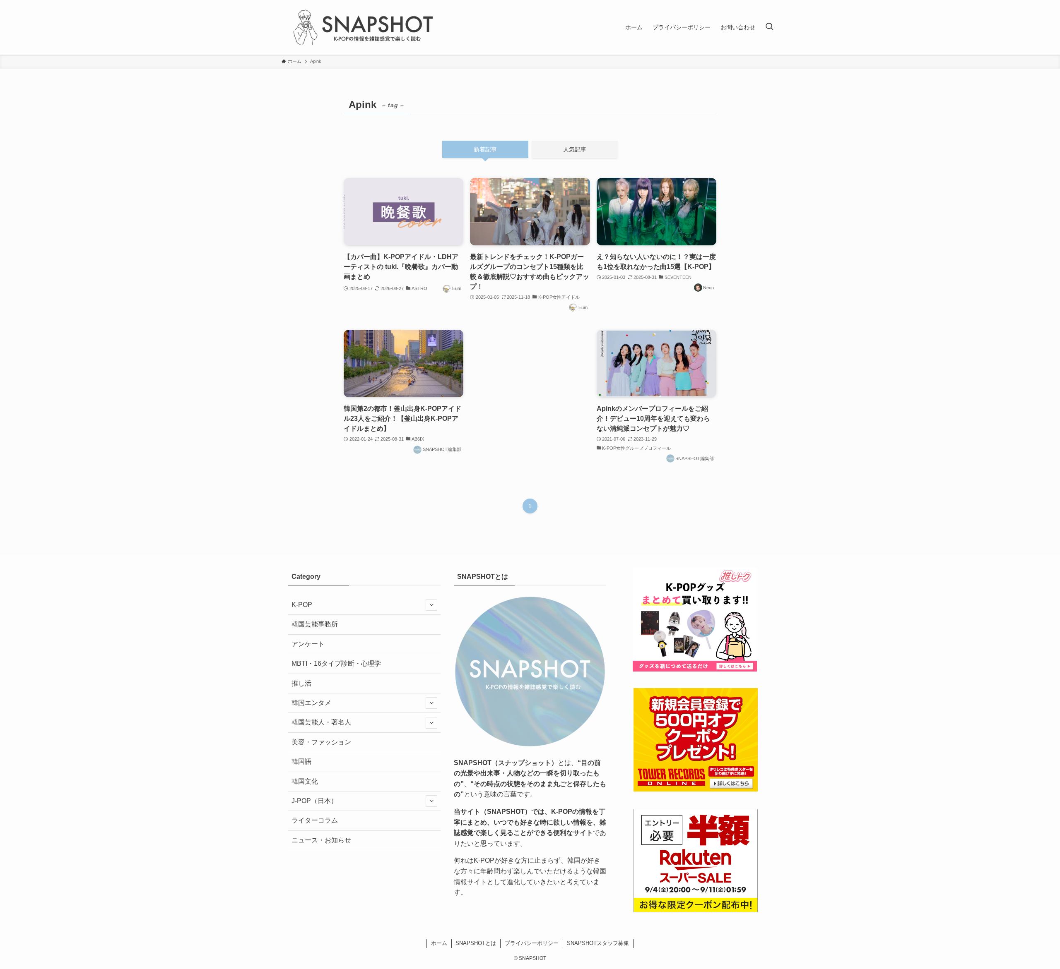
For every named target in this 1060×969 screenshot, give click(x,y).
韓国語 (301, 761)
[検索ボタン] (769, 27)
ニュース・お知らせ (321, 840)
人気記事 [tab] (574, 149)
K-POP (302, 604)
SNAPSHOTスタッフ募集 (598, 943)
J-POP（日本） (314, 800)
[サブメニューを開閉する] (431, 605)
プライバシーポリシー (532, 943)
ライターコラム (315, 820)
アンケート (308, 644)
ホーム (439, 943)
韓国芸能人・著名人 (321, 722)
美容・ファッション (321, 742)
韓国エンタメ (311, 702)
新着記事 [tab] (485, 149)
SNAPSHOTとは (475, 943)
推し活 (301, 683)
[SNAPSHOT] (364, 27)
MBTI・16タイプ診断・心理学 (336, 663)
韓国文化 (305, 781)
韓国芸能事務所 (315, 624)
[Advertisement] (530, 384)
